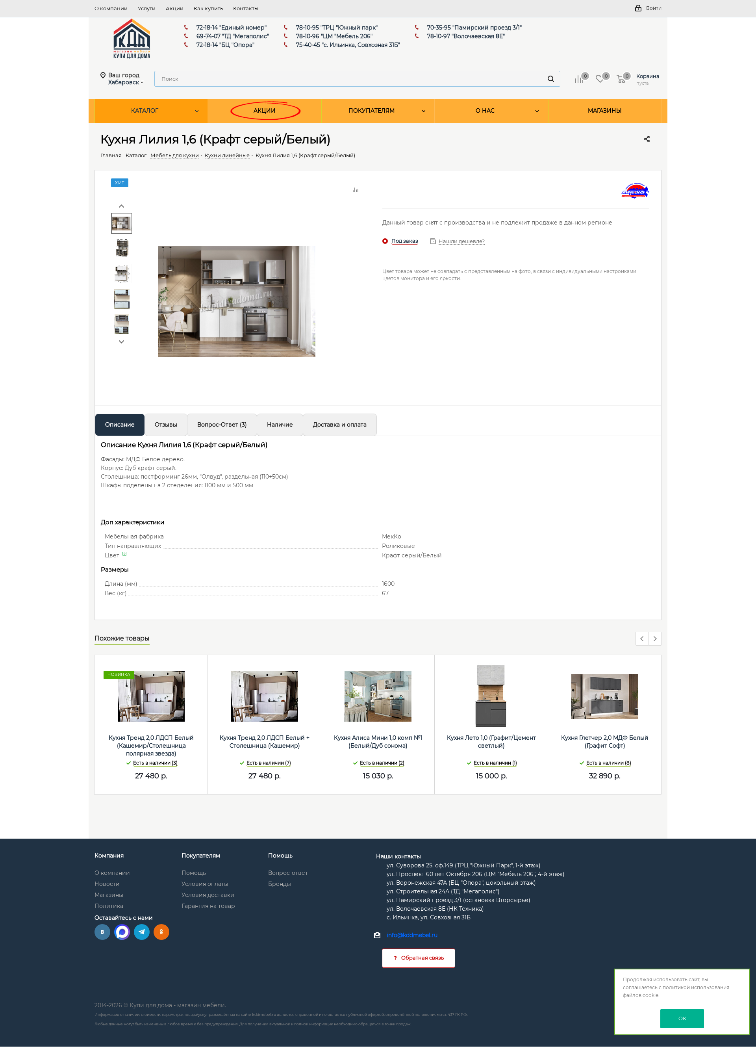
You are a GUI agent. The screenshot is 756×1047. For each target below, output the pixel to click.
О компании (112, 872)
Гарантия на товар (208, 906)
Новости (107, 883)
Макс (122, 932)
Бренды (279, 883)
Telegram (142, 932)
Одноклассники (161, 932)
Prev (121, 206)
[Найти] (550, 79)
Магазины (108, 894)
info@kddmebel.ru (412, 935)
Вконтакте (102, 932)
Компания (109, 855)
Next (121, 342)
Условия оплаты (205, 883)
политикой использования (696, 987)
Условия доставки (208, 894)
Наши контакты (398, 856)
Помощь (194, 872)
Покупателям (201, 855)
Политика (108, 906)
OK (682, 1018)
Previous (642, 639)
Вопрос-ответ (288, 872)
